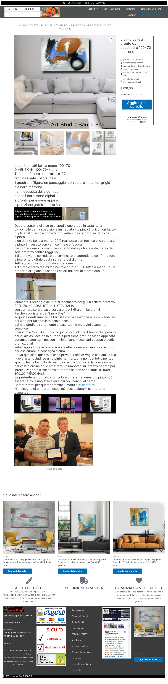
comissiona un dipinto (151, 9)
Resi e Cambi (78, 622)
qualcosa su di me (111, 9)
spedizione (77, 640)
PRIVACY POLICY (80, 634)
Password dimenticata (82, 652)
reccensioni (131, 15)
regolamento (77, 628)
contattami (130, 9)
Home (23, 25)
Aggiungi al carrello (137, 104)
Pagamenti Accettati (81, 616)
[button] (111, 39)
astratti (92, 9)
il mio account (78, 610)
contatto (88, 385)
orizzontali (37, 25)
